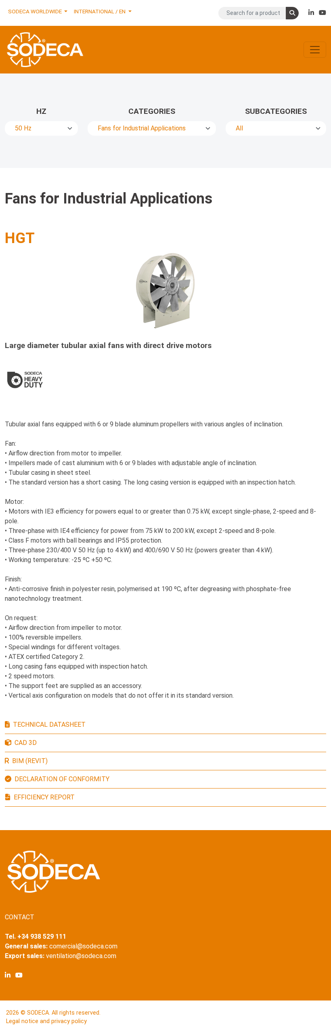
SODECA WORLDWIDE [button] (35, 11)
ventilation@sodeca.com (81, 956)
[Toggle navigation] (315, 50)
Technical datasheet (49, 724)
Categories (151, 111)
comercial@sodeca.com (83, 946)
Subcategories (276, 111)
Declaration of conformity (62, 779)
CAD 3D (26, 743)
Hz (41, 111)
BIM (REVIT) (30, 761)
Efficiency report (44, 797)
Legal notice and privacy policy (46, 1021)
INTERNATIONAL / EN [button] (100, 11)
